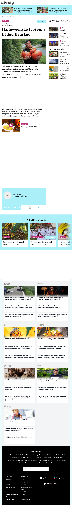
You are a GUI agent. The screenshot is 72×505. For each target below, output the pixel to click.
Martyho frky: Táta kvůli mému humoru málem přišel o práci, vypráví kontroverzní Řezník (52, 380)
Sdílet (41, 22)
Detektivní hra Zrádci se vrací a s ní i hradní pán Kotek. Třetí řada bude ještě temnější (51, 298)
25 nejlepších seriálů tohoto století (15, 379)
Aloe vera (34, 460)
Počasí (63, 455)
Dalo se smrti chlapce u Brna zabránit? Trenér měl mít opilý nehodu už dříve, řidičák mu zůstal (19, 298)
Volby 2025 (59, 457)
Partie (57, 455)
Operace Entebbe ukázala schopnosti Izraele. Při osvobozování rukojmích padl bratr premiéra (18, 347)
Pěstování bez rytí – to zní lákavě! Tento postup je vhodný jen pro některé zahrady (13, 243)
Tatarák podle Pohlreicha (22, 460)
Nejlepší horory (33, 455)
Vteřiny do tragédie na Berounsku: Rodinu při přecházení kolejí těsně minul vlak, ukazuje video (18, 306)
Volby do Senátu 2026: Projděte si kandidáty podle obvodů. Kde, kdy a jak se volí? (19, 315)
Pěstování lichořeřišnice (45, 460)
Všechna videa (65, 21)
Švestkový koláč (48, 463)
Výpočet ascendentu (60, 460)
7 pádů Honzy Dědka (49, 457)
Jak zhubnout (11, 455)
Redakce (23, 494)
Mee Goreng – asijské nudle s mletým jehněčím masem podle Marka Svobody (51, 339)
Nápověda (23, 492)
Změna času (51, 455)
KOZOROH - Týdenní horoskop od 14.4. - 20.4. (64, 37)
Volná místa (9, 479)
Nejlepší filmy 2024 (22, 455)
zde (33, 109)
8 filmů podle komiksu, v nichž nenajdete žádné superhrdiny (18, 388)
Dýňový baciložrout (29, 126)
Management (24, 476)
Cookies (8, 492)
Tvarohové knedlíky (24, 463)
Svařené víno (10, 460)
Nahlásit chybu (10, 499)
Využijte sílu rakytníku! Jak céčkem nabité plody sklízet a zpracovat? (18, 438)
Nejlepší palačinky (37, 463)
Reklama (8, 482)
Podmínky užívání (10, 487)
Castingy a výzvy (25, 482)
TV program (42, 455)
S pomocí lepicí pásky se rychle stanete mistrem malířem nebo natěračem (65, 71)
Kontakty (23, 484)
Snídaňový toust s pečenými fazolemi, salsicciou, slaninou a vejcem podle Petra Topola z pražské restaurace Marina (51, 357)
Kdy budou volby (14, 457)
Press (22, 479)
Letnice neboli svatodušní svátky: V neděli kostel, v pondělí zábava (41, 243)
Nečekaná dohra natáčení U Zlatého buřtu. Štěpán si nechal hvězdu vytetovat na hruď (52, 315)
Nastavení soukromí (26, 499)
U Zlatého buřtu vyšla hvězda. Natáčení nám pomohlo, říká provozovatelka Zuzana (50, 306)
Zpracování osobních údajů (26, 488)
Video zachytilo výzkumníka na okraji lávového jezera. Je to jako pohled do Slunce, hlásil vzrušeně (19, 356)
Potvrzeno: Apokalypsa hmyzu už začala (16, 338)
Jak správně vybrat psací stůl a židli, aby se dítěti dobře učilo (18, 420)
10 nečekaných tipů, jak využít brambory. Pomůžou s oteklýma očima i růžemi (19, 429)
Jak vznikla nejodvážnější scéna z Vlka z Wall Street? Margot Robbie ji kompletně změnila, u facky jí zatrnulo (19, 398)
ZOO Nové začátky (25, 457)
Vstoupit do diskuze (12, 207)
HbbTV (8, 484)
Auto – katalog (37, 457)
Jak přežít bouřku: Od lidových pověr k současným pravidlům (64, 63)
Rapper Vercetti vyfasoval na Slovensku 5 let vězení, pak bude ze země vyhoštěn (52, 388)
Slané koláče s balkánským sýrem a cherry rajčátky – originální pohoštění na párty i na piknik (52, 347)
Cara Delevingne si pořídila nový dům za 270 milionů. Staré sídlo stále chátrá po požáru (58, 10)
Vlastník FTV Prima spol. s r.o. (12, 495)
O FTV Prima (9, 476)
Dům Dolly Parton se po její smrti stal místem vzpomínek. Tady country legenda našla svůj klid (23, 10)
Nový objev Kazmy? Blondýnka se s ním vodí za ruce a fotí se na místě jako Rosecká (52, 397)
